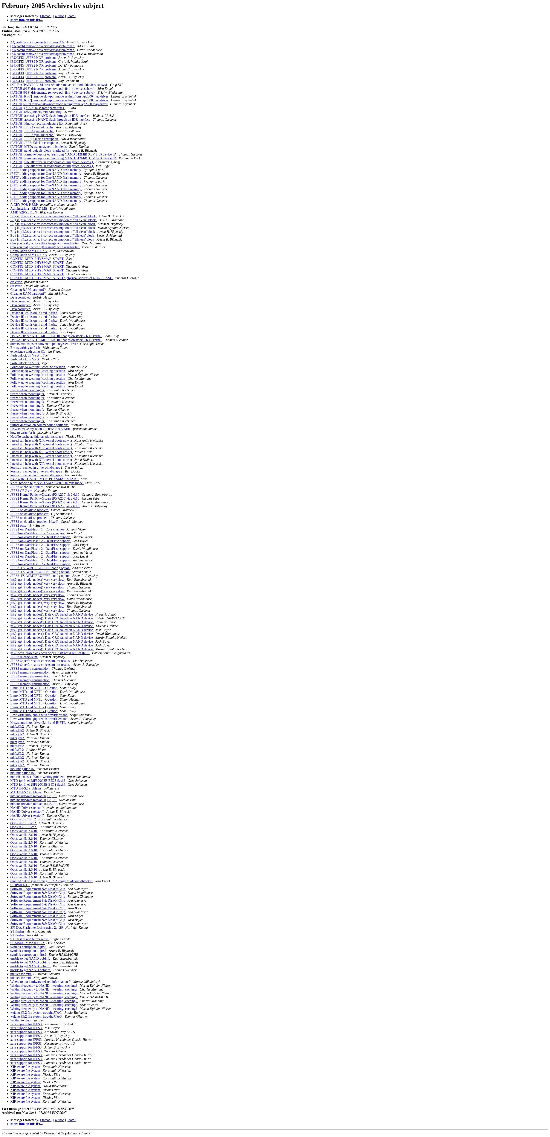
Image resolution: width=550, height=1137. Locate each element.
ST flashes (17, 931)
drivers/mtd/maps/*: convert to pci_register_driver (44, 344)
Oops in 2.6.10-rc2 (23, 819)
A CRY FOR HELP (24, 204)
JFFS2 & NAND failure (27, 487)
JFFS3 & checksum (24, 657)
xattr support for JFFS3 (26, 1024)
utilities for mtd (21, 974)
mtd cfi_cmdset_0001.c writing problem (37, 777)
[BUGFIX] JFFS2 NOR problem (33, 57)
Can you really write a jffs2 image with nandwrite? (45, 243)
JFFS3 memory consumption (30, 668)
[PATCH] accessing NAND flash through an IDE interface (50, 115)
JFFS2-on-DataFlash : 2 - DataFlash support (40, 537)
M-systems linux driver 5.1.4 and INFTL (38, 722)
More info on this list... (26, 20)
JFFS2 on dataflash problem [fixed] (34, 521)
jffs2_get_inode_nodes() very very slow (37, 579)
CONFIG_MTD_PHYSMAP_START (37, 259)
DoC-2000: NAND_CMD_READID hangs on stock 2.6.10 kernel (56, 336)
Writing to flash (21, 1020)
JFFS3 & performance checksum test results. (40, 661)
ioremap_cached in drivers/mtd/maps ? (36, 467)
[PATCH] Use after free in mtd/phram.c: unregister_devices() (52, 162)
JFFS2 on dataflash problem (29, 510)
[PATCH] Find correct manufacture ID (37, 123)
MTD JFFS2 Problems (26, 788)
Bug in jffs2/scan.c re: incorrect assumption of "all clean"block (53, 224)
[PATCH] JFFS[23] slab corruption (34, 139)
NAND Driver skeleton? (27, 807)
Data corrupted (20, 297)
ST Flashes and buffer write (29, 939)
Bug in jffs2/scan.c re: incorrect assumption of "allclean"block (52, 235)
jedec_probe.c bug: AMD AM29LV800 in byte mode (47, 483)
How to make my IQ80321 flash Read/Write (40, 429)
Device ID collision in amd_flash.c (34, 313)
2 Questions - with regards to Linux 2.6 (37, 42)
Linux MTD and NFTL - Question (34, 688)
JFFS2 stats (18, 525)
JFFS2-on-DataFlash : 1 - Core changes (37, 529)
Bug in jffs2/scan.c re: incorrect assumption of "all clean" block (53, 216)
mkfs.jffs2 (17, 726)
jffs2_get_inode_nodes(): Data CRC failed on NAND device (52, 614)
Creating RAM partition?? (28, 289)
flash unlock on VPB (25, 355)
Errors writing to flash (25, 347)
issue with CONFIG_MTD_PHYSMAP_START (44, 479)
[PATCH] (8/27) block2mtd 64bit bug (36, 112)
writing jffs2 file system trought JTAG (36, 1012)
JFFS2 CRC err (21, 490)
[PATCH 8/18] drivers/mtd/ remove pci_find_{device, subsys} (53, 88)
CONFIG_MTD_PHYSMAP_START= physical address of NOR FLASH (61, 278)
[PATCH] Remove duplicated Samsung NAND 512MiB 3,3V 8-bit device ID (63, 154)
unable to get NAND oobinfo (30, 958)
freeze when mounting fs (27, 390)
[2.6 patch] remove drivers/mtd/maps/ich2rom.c (42, 46)
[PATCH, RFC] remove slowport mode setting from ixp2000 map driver (59, 96)
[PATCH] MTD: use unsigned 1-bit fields (38, 146)
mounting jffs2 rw (22, 769)
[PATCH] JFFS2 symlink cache (32, 127)
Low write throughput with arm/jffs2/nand (39, 715)
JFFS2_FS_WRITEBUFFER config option (40, 568)
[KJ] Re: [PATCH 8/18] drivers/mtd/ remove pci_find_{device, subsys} (59, 85)
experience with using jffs (28, 351)
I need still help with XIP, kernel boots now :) (41, 440)
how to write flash (23, 432)
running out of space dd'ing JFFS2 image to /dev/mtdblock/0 (51, 881)
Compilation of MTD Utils (28, 251)
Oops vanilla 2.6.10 (24, 831)
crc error (16, 282)
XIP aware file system (25, 1066)
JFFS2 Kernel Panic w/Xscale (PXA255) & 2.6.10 (45, 494)
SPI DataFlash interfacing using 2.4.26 (37, 927)
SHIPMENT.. (20, 885)
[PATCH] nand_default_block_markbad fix (40, 150)
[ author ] (59, 16)
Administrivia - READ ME (29, 208)
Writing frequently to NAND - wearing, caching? (44, 985)
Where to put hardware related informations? (41, 981)
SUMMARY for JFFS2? (27, 943)
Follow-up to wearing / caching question (38, 367)
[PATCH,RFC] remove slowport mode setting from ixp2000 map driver (59, 104)
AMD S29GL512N (24, 212)
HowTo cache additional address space (37, 436)
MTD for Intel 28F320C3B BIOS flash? (38, 780)
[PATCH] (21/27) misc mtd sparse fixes (37, 108)
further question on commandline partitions (39, 425)
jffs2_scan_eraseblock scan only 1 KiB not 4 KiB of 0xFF (50, 653)
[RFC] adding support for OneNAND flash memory (46, 170)
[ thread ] (46, 16)
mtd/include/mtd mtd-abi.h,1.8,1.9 (33, 796)
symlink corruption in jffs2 (28, 947)
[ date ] (71, 16)
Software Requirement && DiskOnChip (38, 889)
